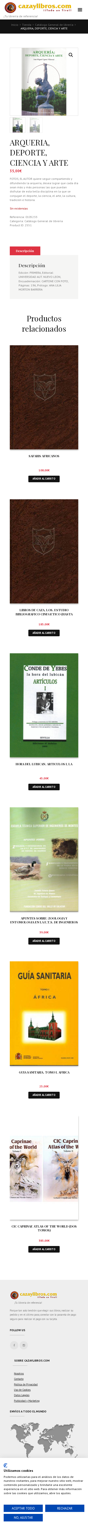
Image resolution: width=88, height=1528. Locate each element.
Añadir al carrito (44, 478)
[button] (70, 55)
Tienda (26, 25)
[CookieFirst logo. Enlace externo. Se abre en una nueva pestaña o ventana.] (5, 1465)
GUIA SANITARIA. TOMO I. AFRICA (44, 1072)
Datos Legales (21, 1395)
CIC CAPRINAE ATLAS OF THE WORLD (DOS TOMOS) (44, 1228)
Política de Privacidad (26, 1384)
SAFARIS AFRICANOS (44, 456)
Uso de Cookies (22, 1390)
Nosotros (19, 1373)
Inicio (14, 25)
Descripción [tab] (25, 251)
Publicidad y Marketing (27, 1400)
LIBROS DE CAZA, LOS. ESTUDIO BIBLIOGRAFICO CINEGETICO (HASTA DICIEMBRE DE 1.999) (44, 614)
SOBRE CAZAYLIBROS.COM (32, 1360)
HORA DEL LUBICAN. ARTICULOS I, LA (44, 764)
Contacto (18, 1379)
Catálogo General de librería (54, 25)
